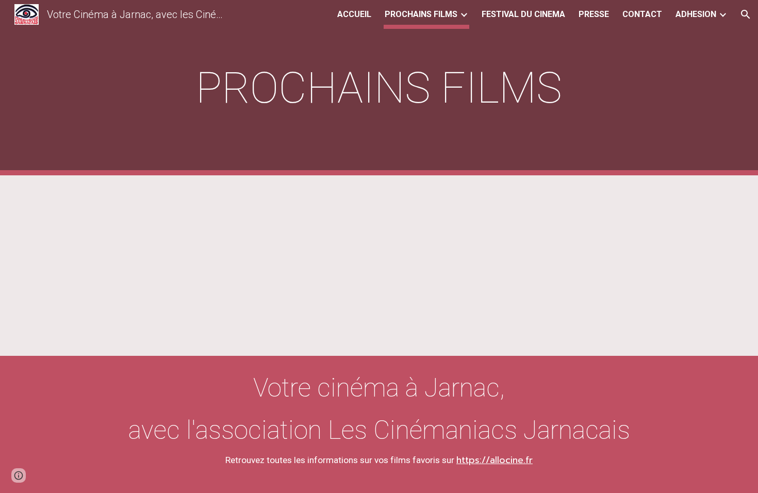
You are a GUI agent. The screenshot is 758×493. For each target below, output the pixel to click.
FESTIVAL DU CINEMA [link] (523, 14)
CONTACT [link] (642, 14)
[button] (745, 14)
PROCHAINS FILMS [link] (421, 14)
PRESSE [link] (594, 14)
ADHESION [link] (695, 14)
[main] (379, 88)
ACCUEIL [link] (354, 14)
